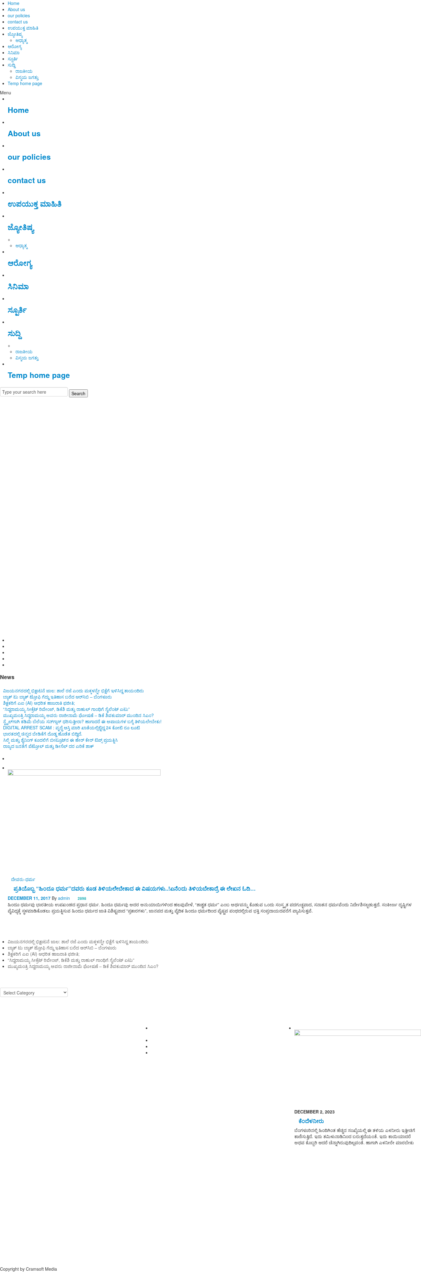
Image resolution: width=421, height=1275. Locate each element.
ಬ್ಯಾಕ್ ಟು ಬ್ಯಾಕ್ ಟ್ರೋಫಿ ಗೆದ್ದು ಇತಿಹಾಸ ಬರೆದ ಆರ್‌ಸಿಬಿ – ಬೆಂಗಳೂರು (62, 646)
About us (16, 9)
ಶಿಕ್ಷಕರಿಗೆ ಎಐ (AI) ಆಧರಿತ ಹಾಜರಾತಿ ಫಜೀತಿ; (44, 652)
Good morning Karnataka (24, 501)
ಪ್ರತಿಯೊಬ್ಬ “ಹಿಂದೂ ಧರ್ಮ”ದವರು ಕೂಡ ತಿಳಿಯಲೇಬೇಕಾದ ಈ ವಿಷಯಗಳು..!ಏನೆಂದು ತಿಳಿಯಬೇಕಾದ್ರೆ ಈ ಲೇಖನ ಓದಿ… (135, 888)
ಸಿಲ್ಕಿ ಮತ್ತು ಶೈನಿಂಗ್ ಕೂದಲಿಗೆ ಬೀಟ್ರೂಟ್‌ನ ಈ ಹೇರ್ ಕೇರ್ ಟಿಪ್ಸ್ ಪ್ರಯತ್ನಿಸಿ (60, 740)
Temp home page (25, 83)
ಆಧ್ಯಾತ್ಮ (21, 40)
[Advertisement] (210, 452)
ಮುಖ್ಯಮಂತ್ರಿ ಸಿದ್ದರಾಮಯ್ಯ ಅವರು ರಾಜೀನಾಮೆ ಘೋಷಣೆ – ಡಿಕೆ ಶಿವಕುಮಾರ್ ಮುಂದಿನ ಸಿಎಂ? (83, 665)
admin (64, 898)
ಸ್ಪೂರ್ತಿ (13, 58)
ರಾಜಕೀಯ (24, 71)
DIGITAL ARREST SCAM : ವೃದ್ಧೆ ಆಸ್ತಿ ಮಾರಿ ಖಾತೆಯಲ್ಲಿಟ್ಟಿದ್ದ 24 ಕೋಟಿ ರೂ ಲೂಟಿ (71, 727)
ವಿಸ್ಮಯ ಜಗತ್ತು (27, 77)
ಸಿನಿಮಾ (13, 52)
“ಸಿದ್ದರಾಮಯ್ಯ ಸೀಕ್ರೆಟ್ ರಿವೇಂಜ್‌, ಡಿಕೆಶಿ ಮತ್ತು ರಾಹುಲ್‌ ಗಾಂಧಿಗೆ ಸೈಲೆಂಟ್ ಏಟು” (71, 658)
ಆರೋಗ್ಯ (15, 46)
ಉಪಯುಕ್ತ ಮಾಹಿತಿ (23, 28)
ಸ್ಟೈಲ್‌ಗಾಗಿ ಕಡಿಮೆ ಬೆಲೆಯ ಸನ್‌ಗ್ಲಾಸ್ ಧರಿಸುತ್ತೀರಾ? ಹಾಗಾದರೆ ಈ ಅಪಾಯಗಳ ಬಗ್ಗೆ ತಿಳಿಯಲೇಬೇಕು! (82, 721)
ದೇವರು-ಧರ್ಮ (23, 879)
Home (13, 3)
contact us (18, 21)
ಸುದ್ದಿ (11, 65)
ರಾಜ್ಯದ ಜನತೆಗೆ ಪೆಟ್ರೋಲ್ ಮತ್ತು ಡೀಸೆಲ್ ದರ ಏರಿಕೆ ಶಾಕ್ (48, 746)
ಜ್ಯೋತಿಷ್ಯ (15, 34)
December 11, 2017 (29, 898)
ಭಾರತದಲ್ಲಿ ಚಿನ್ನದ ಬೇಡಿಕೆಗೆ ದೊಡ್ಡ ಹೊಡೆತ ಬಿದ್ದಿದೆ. (42, 734)
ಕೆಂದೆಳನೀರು (311, 1121)
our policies (19, 15)
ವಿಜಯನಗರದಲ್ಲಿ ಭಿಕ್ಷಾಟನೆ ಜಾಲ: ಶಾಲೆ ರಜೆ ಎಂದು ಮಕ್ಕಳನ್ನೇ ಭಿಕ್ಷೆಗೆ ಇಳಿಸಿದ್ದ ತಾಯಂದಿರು (78, 640)
